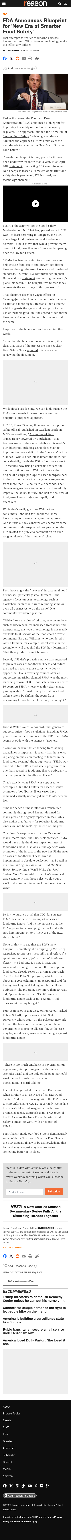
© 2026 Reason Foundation (17, 1505)
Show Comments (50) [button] (22, 1281)
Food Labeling (15, 1247)
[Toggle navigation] (4, 3)
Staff (6, 1427)
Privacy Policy (54, 1505)
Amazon (8, 1476)
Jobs (5, 1434)
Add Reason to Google (21, 68)
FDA (5, 14)
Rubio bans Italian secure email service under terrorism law (33, 1331)
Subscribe (54, 1191)
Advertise (8, 1448)
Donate (7, 1441)
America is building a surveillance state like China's (33, 1320)
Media (7, 1469)
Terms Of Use (9, 1509)
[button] (67, 3)
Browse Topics (11, 1413)
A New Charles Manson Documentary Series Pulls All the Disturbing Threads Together (36, 1211)
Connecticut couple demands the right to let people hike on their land (34, 1309)
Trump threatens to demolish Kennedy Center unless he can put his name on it (33, 1299)
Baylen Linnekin (11, 50)
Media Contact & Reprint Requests (22, 1272)
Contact (7, 1462)
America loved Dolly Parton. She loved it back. (34, 1342)
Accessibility (40, 1505)
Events (7, 1420)
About (6, 1406)
